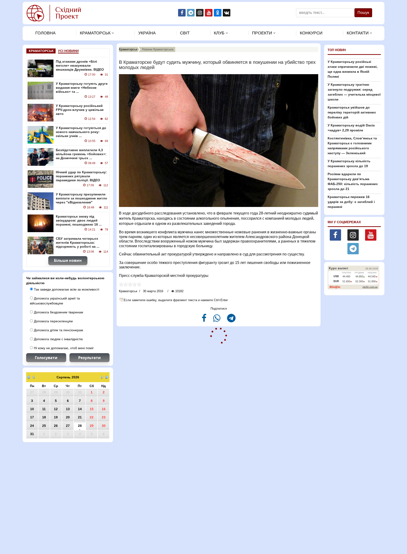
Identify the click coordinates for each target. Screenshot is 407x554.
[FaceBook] (204, 320)
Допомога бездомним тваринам (58, 312)
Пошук (363, 13)
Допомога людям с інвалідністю (58, 339)
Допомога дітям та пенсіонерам (58, 330)
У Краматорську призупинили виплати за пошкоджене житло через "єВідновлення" (81, 198)
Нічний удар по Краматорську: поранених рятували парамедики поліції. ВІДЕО (81, 176)
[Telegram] (231, 320)
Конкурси (311, 33)
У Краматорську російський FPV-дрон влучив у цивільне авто (80, 110)
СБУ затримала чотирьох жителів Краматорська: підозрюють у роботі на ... (77, 242)
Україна (147, 33)
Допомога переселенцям (53, 321)
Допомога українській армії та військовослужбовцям (55, 300)
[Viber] (217, 320)
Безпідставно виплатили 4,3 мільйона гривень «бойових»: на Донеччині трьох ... (81, 154)
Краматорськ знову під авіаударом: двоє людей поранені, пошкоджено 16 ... (79, 220)
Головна (45, 33)
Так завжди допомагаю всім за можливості (66, 289)
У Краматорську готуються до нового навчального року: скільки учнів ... (81, 132)
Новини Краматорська (157, 49)
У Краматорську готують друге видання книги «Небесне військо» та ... (82, 87)
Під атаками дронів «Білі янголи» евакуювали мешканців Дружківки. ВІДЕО (80, 65)
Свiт (185, 33)
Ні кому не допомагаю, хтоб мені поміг (63, 348)
